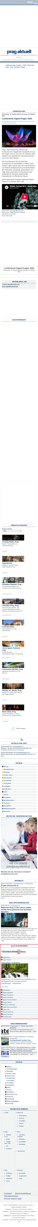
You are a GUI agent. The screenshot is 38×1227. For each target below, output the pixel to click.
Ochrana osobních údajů (12, 1198)
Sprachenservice (8, 800)
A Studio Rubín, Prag (10, 542)
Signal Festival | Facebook (17, 212)
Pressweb (5, 1219)
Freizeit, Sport (7, 775)
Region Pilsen (6, 960)
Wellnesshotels (5, 1049)
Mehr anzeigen (21, 728)
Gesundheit (7, 783)
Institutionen (7, 789)
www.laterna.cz (15, 905)
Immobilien (6, 786)
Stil (7, 1146)
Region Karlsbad (7, 992)
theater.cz (13, 1028)
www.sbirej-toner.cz (19, 883)
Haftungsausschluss (11, 1196)
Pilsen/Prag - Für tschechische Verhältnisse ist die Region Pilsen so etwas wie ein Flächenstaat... (18, 981)
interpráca (5, 1211)
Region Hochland (7, 997)
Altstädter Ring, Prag (10, 605)
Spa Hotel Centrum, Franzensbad (21, 1051)
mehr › (3, 898)
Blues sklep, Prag (9, 712)
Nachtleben (7, 797)
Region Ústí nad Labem (9, 1007)
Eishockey (9, 1173)
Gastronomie (7, 778)
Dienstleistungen (8, 769)
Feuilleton (9, 1148)
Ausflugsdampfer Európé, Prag (20, 1040)
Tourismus (6, 803)
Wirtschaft (30, 65)
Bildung (5, 766)
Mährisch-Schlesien (8, 1004)
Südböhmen (6, 957)
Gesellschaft (7, 780)
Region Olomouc (7, 1014)
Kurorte (5, 794)
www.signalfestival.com (16, 210)
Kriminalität (22, 1173)
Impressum (8, 1193)
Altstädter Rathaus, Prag (11, 584)
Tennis (8, 1181)
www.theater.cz (15, 1026)
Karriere (21, 1123)
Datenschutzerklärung (23, 1193)
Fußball (8, 1176)
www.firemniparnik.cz (21, 1036)
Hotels (34, 1047)
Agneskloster (7, 563)
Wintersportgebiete (9, 808)
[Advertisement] (19, 28)
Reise (18, 1132)
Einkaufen (6, 772)
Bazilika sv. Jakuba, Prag (12, 690)
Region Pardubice (8, 995)
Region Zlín (5, 1009)
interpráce (8, 1209)
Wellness (12, 1049)
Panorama (17, 67)
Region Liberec (7, 1002)
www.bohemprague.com (23, 752)
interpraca (33, 1211)
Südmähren (6, 990)
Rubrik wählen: (7, 529)
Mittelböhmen (6, 1017)
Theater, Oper (25, 1026)
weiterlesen (16, 983)
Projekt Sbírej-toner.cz (9, 885)
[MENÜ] (35, 2)
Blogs (23, 67)
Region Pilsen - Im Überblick (10, 962)
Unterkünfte (7, 806)
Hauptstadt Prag (7, 1012)
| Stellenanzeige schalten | (13, 65)
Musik (8, 1139)
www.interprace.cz (18, 746)
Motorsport (9, 1178)
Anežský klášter (8, 627)
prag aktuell (19, 51)
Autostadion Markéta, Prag (12, 669)
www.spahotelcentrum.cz (24, 1047)
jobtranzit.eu (7, 1215)
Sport (11, 67)
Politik (25, 65)
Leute (20, 1178)
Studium (21, 1126)
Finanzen (21, 1118)
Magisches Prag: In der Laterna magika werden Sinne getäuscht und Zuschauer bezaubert (16, 910)
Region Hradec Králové (9, 1000)
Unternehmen (23, 1115)
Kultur (7, 67)
